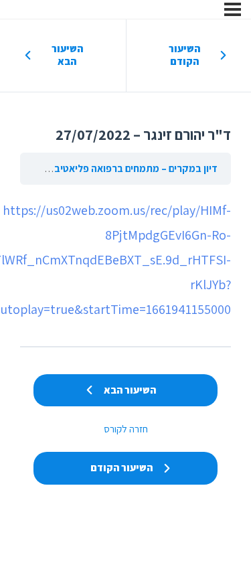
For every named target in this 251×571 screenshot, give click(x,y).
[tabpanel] (125, 260)
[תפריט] (232, 9)
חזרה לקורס (126, 428)
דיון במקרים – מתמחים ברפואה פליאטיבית (131, 168)
